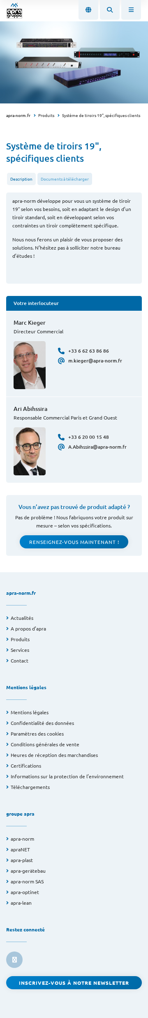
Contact (19, 660)
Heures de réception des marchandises (54, 755)
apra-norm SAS (27, 881)
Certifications (26, 765)
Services (20, 650)
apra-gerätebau (28, 870)
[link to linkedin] (14, 960)
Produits (46, 115)
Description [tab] (21, 179)
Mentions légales (30, 712)
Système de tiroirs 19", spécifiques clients (101, 115)
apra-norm (22, 838)
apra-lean (21, 902)
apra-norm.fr (18, 115)
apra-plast (22, 860)
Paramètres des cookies (37, 733)
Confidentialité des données (42, 723)
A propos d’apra (28, 628)
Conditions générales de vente (45, 744)
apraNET (20, 849)
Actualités (22, 617)
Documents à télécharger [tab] (65, 179)
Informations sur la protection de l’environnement (67, 776)
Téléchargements (30, 787)
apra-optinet (25, 892)
